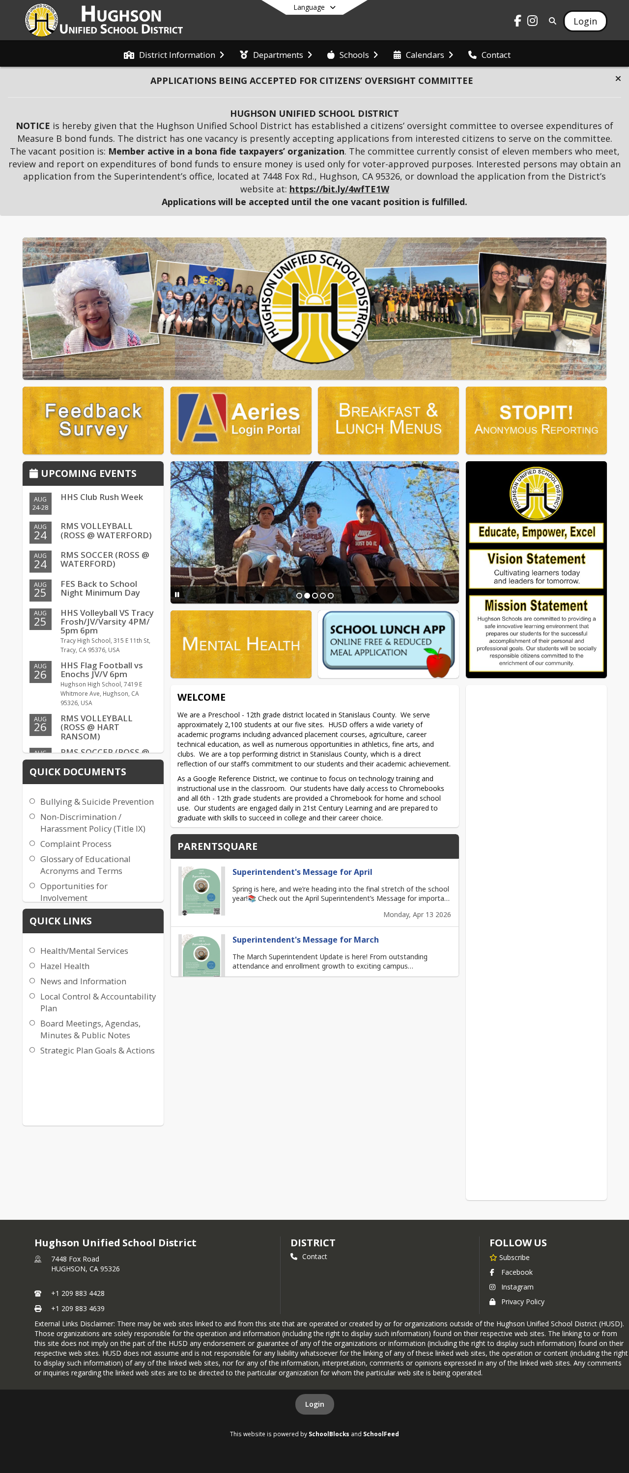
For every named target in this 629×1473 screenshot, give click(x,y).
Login (314, 1404)
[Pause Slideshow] (177, 594)
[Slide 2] (307, 596)
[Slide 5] (331, 596)
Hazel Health (64, 966)
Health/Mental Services (84, 950)
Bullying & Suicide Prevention (97, 801)
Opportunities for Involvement (74, 891)
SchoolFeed (381, 1434)
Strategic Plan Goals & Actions (97, 1050)
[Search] (550, 21)
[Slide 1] (299, 596)
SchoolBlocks (329, 1434)
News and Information (83, 981)
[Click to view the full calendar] (35, 474)
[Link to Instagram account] (532, 22)
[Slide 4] (323, 596)
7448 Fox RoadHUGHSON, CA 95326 (85, 1263)
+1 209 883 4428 (78, 1293)
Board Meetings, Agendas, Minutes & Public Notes (90, 1029)
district (313, 1242)
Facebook (517, 1272)
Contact (314, 1256)
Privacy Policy (522, 1301)
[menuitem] (174, 54)
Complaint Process (76, 843)
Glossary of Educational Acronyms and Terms (85, 864)
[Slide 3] (315, 596)
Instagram (517, 1286)
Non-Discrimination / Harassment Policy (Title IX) (92, 822)
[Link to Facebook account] (518, 22)
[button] (618, 78)
